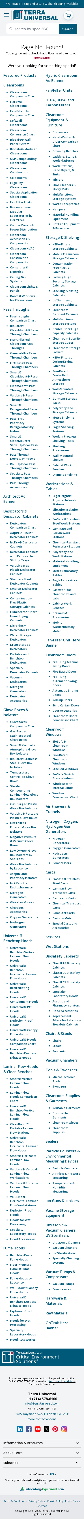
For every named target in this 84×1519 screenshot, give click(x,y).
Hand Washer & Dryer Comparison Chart (65, 141)
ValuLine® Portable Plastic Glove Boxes (24, 815)
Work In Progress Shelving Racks (64, 438)
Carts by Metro (62, 918)
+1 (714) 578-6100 (42, 1398)
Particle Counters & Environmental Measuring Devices (63, 1156)
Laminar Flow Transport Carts (63, 890)
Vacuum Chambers (62, 1060)
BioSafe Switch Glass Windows (63, 776)
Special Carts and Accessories (64, 925)
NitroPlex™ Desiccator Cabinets (24, 628)
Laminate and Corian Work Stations (62, 533)
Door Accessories (64, 710)
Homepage (42, 58)
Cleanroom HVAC (22, 248)
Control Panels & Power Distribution (23, 227)
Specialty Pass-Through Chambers (24, 475)
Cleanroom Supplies (60, 1130)
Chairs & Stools (59, 1033)
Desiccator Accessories (18, 698)
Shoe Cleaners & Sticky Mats (64, 187)
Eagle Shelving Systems (63, 429)
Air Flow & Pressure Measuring (66, 1176)
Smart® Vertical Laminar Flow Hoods (21, 1083)
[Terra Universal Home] (35, 15)
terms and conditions (62, 1381)
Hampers (58, 209)
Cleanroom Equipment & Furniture (57, 120)
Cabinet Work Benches (61, 467)
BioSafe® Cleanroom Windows (60, 745)
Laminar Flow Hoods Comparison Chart (23, 1096)
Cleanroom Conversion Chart (22, 132)
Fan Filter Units (21, 202)
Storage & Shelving (62, 237)
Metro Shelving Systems (63, 419)
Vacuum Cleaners (64, 1248)
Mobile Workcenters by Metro (63, 626)
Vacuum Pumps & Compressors (60, 1274)
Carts (50, 872)
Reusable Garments (66, 1108)
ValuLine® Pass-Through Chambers (24, 397)
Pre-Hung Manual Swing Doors (65, 664)
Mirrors (57, 179)
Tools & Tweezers (61, 1069)
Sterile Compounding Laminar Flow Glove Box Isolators (24, 792)
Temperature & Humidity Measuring (63, 1187)
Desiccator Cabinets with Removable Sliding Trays (24, 556)
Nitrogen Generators (18, 689)
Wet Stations (57, 946)
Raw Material (57, 1313)
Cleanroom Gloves (65, 1123)
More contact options (42, 1419)
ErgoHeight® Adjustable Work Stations (64, 500)
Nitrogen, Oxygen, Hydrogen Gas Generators (62, 826)
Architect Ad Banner (14, 499)
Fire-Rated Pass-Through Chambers (24, 365)
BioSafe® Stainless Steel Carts (66, 881)
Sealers (52, 1141)
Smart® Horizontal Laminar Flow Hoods (23, 1160)
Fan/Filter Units (59, 90)
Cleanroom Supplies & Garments (63, 1098)
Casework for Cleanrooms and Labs (64, 594)
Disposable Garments (60, 1115)
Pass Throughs (16, 309)
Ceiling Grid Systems (18, 279)
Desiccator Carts (64, 898)
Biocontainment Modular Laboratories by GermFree (21, 213)
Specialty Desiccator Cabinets (24, 670)
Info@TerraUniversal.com (42, 1403)
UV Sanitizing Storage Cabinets (64, 302)
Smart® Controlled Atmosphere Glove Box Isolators (23, 749)
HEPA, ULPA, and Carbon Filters (60, 103)
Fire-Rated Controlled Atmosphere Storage (61, 377)
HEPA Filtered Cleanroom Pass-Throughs (22, 344)
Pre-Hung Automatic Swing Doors (64, 681)
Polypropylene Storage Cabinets (64, 410)
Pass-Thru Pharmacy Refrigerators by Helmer (22, 425)
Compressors (61, 863)
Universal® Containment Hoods (24, 999)
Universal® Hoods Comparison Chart (23, 1041)
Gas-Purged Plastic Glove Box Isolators (23, 806)
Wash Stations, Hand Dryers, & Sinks (63, 170)
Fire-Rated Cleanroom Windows (60, 759)
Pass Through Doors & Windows (22, 456)
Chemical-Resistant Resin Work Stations (66, 544)
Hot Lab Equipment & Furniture (66, 226)
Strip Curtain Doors (66, 705)
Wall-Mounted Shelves (62, 458)
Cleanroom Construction (19, 170)
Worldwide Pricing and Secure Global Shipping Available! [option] (42, 4)
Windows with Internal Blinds (62, 786)
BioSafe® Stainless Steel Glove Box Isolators (23, 763)
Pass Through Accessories (20, 485)
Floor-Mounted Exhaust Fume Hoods (21, 1269)
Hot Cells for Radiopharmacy (21, 885)
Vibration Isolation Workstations (65, 512)
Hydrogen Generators (18, 924)
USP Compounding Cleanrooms (23, 161)
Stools (56, 1046)
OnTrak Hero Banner (57, 1325)
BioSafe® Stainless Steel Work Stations (66, 521)
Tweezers (59, 1086)
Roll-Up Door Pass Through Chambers (24, 466)
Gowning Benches (65, 151)
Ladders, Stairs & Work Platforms (64, 158)
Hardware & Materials (56, 1301)
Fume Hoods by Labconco (21, 1280)
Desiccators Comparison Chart (23, 525)
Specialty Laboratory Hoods (23, 1232)
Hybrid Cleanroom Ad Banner (61, 78)
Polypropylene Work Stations (62, 554)
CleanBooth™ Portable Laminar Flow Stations (22, 1128)
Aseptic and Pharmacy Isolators (23, 876)
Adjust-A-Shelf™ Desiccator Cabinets (24, 535)
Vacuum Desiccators (18, 679)
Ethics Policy (72, 1501)
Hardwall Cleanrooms (18, 104)
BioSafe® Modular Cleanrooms (23, 151)
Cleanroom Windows (55, 732)
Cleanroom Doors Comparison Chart (65, 718)
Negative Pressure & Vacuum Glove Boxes (23, 841)
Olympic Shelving (64, 475)
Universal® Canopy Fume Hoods (24, 1032)
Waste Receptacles (65, 204)
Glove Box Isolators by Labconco (23, 866)
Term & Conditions (15, 1501)
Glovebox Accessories (18, 910)
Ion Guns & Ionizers (62, 1200)
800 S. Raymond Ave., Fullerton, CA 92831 (42, 1414)
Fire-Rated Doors (64, 671)
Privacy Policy (36, 1501)
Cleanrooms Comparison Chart (23, 94)
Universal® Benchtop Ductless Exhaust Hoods (23, 1053)
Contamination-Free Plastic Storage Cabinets (22, 602)
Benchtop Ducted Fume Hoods (22, 1257)
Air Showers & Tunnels (58, 809)
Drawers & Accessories (60, 615)
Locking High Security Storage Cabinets (64, 281)
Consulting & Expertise (19, 269)
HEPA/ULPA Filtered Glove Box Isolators (23, 827)
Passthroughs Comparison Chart (23, 318)
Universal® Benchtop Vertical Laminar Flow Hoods (22, 954)
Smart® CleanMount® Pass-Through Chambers (24, 376)
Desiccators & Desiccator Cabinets (20, 514)
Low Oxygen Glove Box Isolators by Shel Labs (23, 854)
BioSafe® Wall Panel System (20, 141)
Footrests (59, 1051)
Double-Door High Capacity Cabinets (65, 331)
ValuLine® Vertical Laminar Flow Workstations (23, 1173)
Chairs (56, 1041)
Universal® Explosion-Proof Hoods (21, 1020)
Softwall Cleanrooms (18, 123)
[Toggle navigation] (7, 15)
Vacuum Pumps (63, 1284)
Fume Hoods (14, 1248)
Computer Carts (63, 913)
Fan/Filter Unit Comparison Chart (23, 113)
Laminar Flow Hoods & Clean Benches (20, 1069)
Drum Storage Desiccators (20, 647)
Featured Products (19, 75)
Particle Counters (64, 1168)
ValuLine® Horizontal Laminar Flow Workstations (24, 1201)
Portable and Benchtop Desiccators (19, 658)
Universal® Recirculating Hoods (19, 988)
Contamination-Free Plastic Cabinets (63, 267)
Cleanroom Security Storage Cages (66, 340)
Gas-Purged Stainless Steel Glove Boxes (20, 735)
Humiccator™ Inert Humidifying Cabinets (23, 616)
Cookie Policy (55, 1501)
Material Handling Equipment (65, 216)
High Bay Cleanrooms (18, 185)
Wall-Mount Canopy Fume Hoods (24, 1290)
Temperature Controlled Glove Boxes (22, 776)
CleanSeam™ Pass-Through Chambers (24, 388)
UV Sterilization (63, 1253)
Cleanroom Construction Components (19, 258)
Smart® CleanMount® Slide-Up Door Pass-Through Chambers (24, 442)
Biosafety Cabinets (62, 956)
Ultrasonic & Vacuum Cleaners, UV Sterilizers (61, 1230)
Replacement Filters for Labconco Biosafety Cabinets (66, 1020)
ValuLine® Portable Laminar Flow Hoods (24, 1187)
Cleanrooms (13, 85)
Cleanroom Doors (61, 654)
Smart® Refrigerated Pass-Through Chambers (24, 409)
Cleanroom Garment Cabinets (65, 312)
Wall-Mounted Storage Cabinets (64, 391)
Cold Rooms (18, 178)
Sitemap (42, 1505)
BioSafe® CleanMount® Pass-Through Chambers (24, 330)
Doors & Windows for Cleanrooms (22, 298)
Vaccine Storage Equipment (60, 1213)
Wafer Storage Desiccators (20, 637)
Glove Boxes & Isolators (15, 712)
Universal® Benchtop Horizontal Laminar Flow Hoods (24, 972)
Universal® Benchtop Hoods (17, 938)
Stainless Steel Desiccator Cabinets (24, 581)
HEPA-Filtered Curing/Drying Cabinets (62, 361)
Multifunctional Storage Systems (64, 196)
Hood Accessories (22, 1239)
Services (53, 936)
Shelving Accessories (60, 448)
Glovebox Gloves (22, 902)
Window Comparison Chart (65, 795)
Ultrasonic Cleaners (66, 1242)
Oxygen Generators (24, 917)
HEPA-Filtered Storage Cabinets (64, 246)
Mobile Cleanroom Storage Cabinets (65, 256)
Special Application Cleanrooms (24, 194)
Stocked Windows (65, 769)
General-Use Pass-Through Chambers (24, 355)
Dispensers (60, 132)
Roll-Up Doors (62, 700)
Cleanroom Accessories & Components (20, 239)
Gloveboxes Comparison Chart (23, 724)
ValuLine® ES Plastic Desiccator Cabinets (22, 570)
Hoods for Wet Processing (20, 1222)
